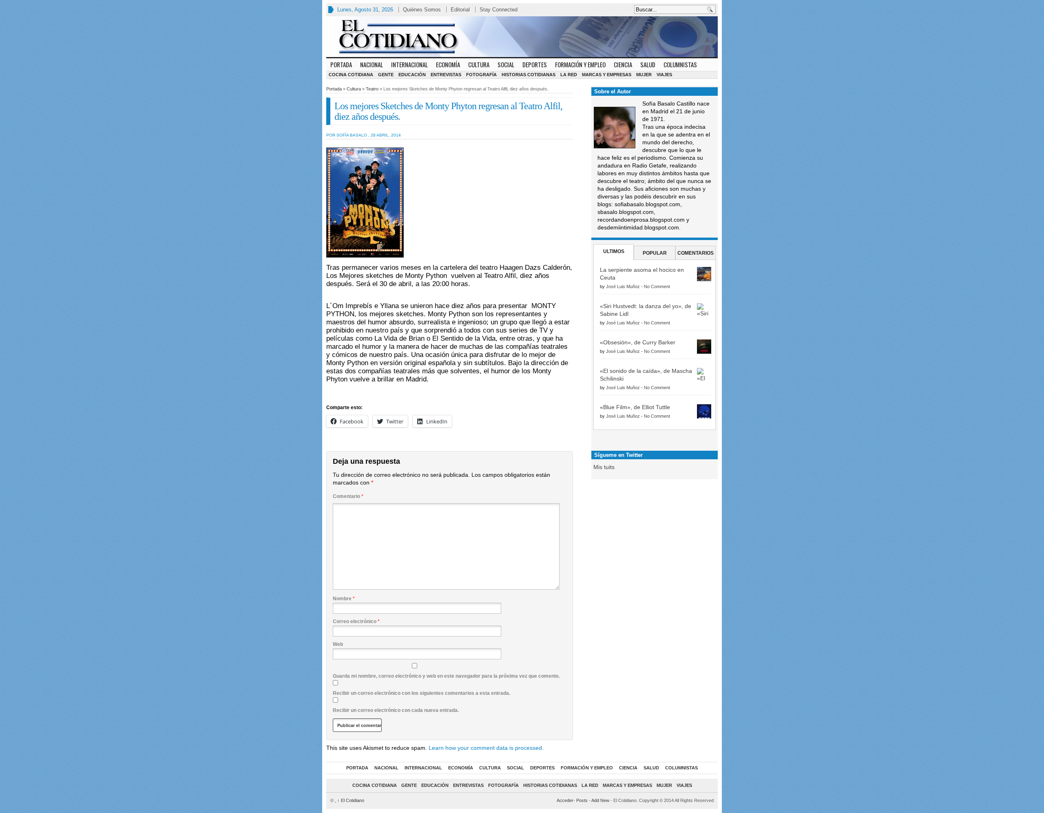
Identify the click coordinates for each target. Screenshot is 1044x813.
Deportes (534, 64)
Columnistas (680, 64)
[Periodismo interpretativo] (522, 36)
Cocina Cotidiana (351, 74)
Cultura (478, 64)
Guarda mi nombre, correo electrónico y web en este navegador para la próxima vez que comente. (446, 676)
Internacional (409, 64)
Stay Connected (499, 10)
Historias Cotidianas (528, 74)
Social (506, 64)
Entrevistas (446, 74)
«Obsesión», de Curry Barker (637, 342)
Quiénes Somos (422, 10)
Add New (600, 800)
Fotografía (481, 74)
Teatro (372, 88)
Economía (448, 64)
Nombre (344, 598)
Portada (341, 64)
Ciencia (623, 64)
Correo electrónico (356, 621)
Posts (582, 800)
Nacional (371, 64)
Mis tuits (604, 467)
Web (338, 644)
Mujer (644, 74)
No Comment (657, 286)
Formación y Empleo (580, 64)
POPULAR (655, 253)
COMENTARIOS (695, 253)
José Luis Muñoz (623, 286)
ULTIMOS (613, 251)
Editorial (460, 10)
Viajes (664, 74)
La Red (568, 74)
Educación (412, 74)
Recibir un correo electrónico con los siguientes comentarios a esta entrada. (421, 693)
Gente (386, 74)
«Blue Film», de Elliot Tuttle (635, 407)
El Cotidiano (350, 800)
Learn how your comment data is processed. (486, 748)
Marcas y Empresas (606, 74)
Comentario (348, 496)
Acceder (565, 800)
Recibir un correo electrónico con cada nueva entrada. (396, 710)
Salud (647, 64)
